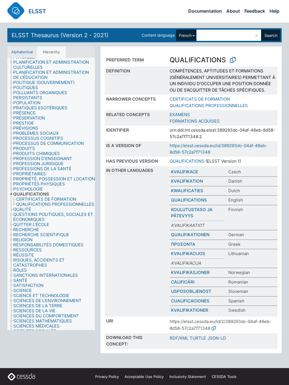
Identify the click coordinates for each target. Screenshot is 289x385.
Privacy (107, 376)
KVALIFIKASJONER (190, 272)
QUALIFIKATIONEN (190, 234)
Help (274, 11)
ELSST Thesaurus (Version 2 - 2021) (60, 35)
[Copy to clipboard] (233, 60)
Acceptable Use (144, 376)
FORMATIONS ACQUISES (195, 121)
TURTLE (198, 338)
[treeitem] (56, 65)
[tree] (51, 194)
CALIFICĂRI (182, 282)
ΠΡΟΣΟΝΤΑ (183, 244)
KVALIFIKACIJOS (188, 253)
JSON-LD (216, 338)
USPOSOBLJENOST (191, 291)
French (185, 35)
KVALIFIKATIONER (189, 310)
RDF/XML (179, 338)
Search (270, 35)
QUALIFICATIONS (187, 161)
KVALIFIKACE (184, 171)
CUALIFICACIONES (190, 301)
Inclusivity (187, 376)
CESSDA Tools (224, 376)
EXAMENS (180, 114)
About (233, 11)
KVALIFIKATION (187, 181)
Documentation (205, 11)
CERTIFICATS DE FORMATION (200, 99)
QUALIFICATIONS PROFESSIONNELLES (209, 105)
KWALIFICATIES (187, 190)
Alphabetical (22, 52)
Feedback (254, 11)
